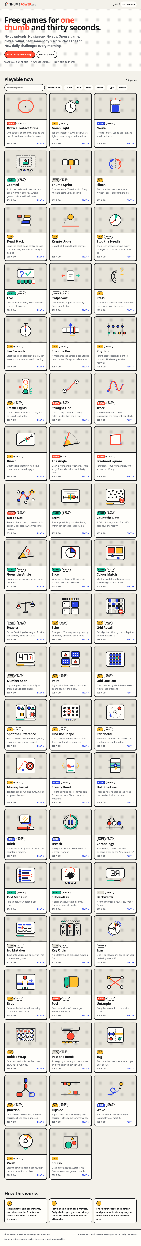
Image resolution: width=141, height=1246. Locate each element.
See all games (46, 54)
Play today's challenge (19, 54)
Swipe (122, 87)
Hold (88, 87)
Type (111, 87)
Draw (69, 87)
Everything (54, 87)
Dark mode (128, 4)
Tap (79, 87)
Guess (100, 87)
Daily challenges (129, 1234)
